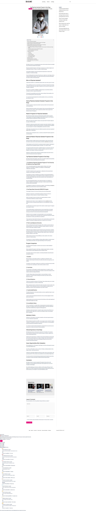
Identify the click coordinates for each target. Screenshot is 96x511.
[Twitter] (39, 36)
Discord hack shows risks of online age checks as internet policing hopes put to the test (64, 15)
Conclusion (29, 61)
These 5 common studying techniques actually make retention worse (63, 20)
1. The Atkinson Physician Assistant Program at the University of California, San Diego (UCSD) (40, 47)
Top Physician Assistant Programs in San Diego (34, 45)
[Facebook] (37, 36)
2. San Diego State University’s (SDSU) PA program (35, 48)
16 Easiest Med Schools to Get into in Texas (48, 390)
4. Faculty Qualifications (31, 55)
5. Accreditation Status (31, 56)
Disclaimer (49, 430)
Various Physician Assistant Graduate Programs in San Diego (36, 42)
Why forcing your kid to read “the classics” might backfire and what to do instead (64, 25)
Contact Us (35, 430)
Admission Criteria (30, 57)
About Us (32, 430)
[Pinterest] (41, 36)
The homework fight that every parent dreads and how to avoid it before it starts (64, 30)
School (30, 8)
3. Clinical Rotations (31, 54)
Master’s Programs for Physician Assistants (33, 43)
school (27, 368)
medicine (36, 89)
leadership (46, 141)
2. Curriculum (30, 53)
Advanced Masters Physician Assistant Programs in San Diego (36, 44)
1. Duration (29, 52)
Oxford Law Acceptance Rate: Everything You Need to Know (31, 391)
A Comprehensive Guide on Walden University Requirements (40, 391)
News (29, 430)
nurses (27, 130)
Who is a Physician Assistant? (31, 41)
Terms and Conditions (44, 430)
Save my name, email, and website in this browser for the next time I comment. (40, 419)
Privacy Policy (39, 430)
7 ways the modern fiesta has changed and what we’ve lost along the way (64, 10)
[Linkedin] (42, 36)
